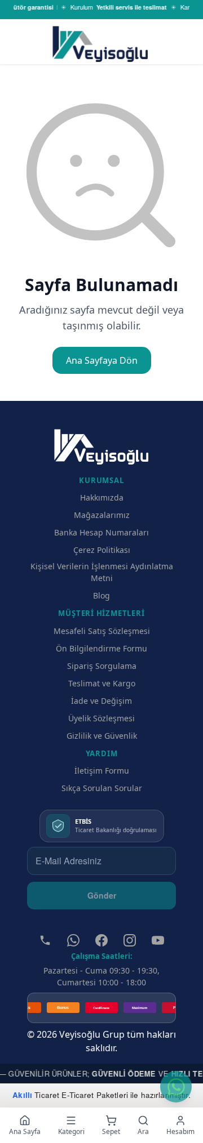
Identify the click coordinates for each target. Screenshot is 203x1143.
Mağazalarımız (102, 515)
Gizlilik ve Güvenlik (102, 735)
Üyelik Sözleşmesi (101, 718)
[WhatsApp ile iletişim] (176, 1086)
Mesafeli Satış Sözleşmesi (102, 631)
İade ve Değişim (101, 700)
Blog (101, 595)
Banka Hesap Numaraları (101, 532)
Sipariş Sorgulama (101, 665)
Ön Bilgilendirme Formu (101, 648)
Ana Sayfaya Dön (102, 360)
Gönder (101, 895)
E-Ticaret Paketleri (94, 1095)
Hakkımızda (101, 497)
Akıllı (22, 1095)
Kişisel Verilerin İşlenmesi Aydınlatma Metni (101, 572)
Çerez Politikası (101, 549)
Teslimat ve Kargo (101, 683)
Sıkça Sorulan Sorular (101, 788)
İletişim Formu (101, 770)
